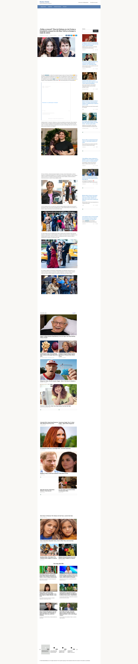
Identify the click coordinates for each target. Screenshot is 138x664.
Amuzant (64, 6)
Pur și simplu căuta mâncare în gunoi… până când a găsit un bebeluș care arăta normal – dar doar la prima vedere (90, 122)
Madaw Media (44, 2)
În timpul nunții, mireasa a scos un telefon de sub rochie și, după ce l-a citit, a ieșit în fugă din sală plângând (90, 82)
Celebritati (50, 6)
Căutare (83, 28)
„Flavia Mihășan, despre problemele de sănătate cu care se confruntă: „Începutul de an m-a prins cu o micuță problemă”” (90, 160)
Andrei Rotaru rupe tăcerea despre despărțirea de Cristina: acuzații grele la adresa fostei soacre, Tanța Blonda (68, 594)
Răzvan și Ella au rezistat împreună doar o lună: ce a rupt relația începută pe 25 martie (90, 141)
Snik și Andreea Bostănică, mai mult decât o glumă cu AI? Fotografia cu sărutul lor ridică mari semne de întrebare (48, 613)
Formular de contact (94, 2)
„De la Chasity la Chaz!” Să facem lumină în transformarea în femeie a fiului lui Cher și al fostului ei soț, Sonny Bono (90, 218)
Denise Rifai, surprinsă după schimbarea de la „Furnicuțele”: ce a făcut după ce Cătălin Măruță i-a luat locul (48, 594)
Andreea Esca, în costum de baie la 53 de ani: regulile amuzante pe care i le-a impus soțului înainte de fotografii (68, 576)
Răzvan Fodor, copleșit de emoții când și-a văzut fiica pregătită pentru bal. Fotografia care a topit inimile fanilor (90, 63)
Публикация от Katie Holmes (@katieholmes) (56, 118)
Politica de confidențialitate (83, 2)
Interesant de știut (57, 6)
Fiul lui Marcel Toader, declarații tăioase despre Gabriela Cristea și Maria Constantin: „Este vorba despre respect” (68, 613)
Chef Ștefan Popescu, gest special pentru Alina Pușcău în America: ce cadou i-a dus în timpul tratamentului (48, 576)
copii (83, 109)
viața (83, 205)
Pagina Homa (43, 6)
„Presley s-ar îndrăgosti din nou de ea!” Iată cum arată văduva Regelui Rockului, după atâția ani (90, 178)
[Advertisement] (69, 17)
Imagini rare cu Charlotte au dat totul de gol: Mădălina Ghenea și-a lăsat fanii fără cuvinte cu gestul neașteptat (90, 44)
